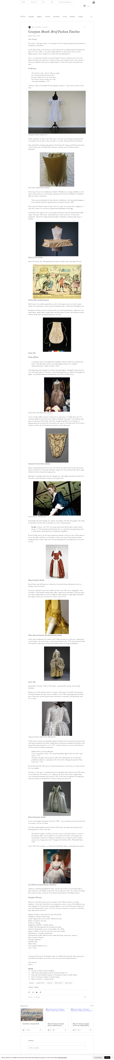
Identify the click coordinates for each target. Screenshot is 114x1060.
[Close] (112, 1057)
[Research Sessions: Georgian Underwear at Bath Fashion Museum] (82, 1015)
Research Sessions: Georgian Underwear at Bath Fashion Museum (81, 1024)
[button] (93, 2)
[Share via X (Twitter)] (33, 992)
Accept (107, 1057)
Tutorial (65, 16)
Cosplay (80, 16)
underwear (49, 983)
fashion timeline (58, 983)
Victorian (47, 16)
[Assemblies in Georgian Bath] (32, 1015)
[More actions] (85, 27)
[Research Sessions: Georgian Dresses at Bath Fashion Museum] (57, 1015)
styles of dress (68, 983)
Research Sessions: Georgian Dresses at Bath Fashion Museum (56, 1024)
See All (91, 1005)
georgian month (40, 983)
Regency (39, 16)
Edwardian (56, 16)
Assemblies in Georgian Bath (30, 1024)
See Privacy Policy (62, 1057)
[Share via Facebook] (29, 992)
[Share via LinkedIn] (36, 992)
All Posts (23, 16)
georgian (31, 983)
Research (72, 16)
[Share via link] (40, 992)
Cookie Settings (98, 1057)
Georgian (31, 16)
